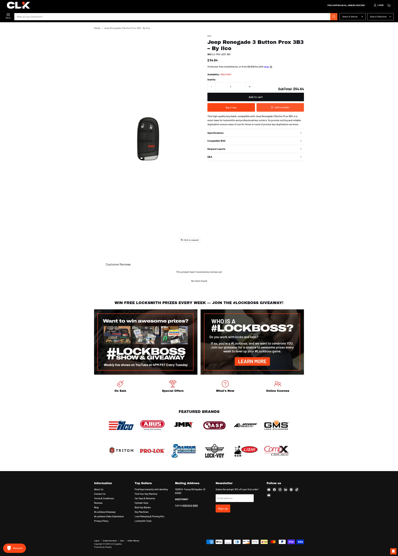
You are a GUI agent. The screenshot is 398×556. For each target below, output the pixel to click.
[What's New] (225, 386)
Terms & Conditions (104, 498)
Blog (96, 507)
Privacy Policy (101, 520)
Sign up (223, 508)
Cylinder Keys (141, 502)
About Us (98, 489)
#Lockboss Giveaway (105, 511)
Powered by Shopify (103, 547)
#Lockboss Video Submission (109, 516)
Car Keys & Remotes (145, 498)
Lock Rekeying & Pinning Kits (149, 516)
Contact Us (99, 493)
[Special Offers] (173, 386)
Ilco (209, 35)
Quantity (211, 79)
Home (97, 28)
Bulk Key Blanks (143, 507)
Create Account (110, 540)
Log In (96, 540)
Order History (133, 540)
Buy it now (231, 107)
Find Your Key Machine (146, 493)
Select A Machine (378, 16)
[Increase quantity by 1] (250, 86)
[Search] (333, 16)
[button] (378, 5)
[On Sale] (120, 386)
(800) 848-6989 (190, 505)
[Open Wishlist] (393, 551)
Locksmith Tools (143, 520)
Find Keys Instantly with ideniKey (151, 489)
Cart (122, 540)
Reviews (98, 502)
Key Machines (141, 511)
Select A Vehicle (350, 16)
